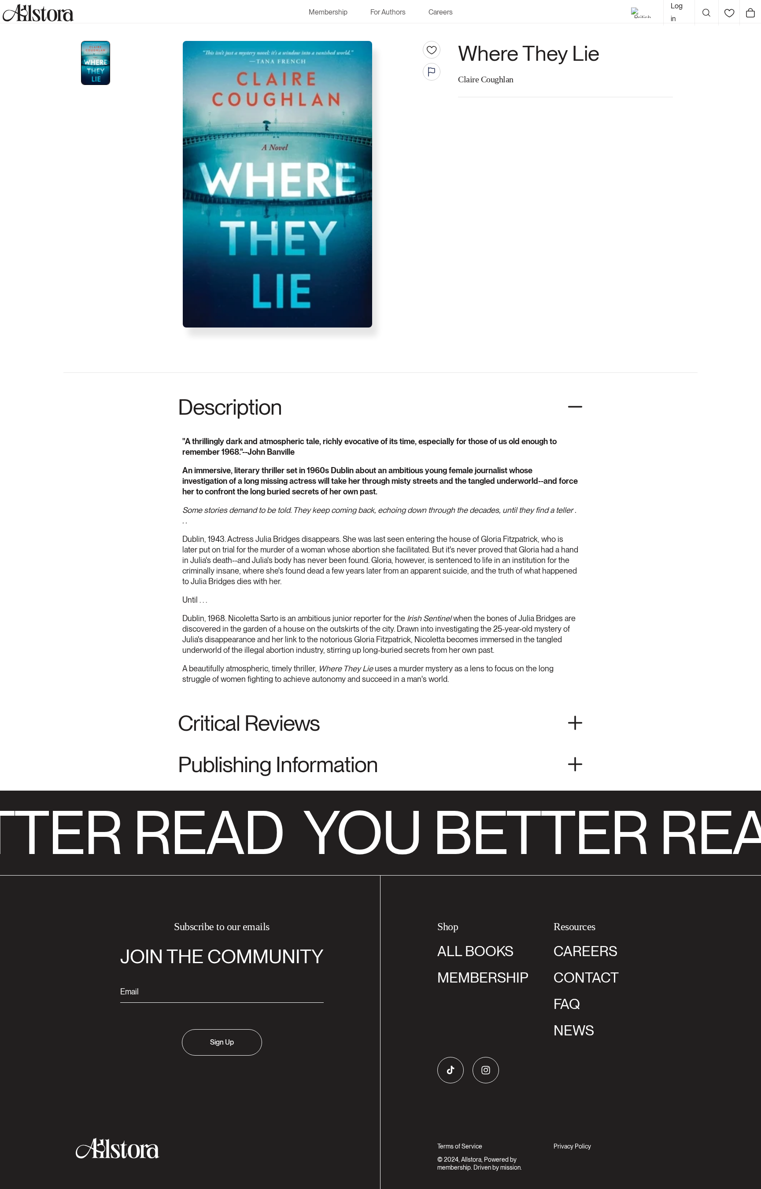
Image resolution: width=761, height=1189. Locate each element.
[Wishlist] (729, 13)
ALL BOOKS (475, 951)
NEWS (574, 1030)
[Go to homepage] (216, 1148)
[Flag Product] (431, 72)
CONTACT (586, 977)
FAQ (567, 1003)
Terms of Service (459, 1146)
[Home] (37, 13)
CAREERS (585, 951)
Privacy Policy (572, 1146)
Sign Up (222, 1042)
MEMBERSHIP (482, 977)
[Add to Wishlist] (431, 50)
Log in (677, 12)
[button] (706, 13)
